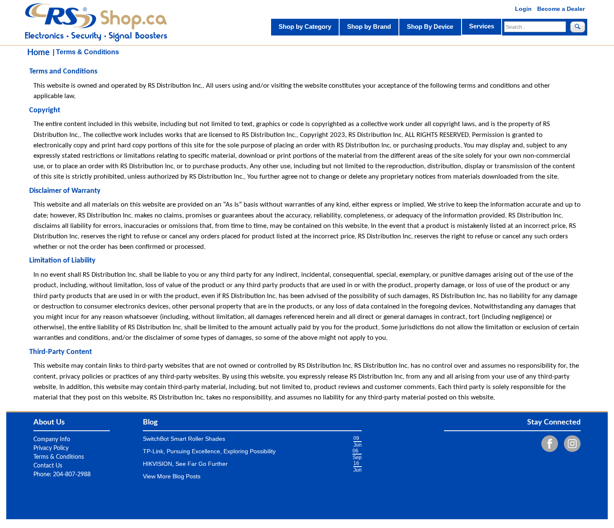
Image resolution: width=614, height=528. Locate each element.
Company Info (51, 439)
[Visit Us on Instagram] (570, 444)
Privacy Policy (51, 448)
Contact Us (47, 466)
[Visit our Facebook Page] (547, 444)
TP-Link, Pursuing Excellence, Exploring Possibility (209, 451)
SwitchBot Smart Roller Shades (184, 438)
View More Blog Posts (171, 476)
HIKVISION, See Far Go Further (185, 463)
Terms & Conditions (58, 457)
